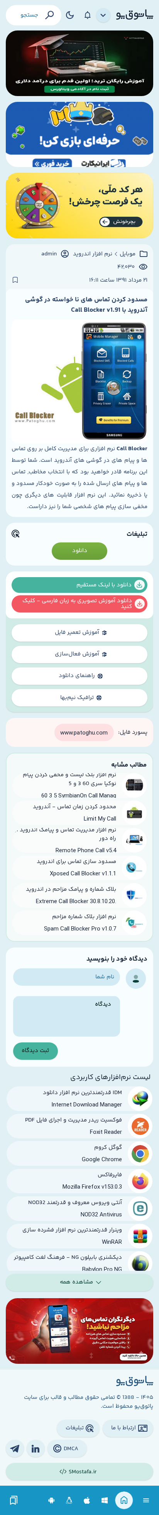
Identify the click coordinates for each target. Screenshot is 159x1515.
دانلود (79, 550)
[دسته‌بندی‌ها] (103, 15)
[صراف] (79, 205)
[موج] (79, 63)
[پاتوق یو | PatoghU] (134, 15)
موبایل (127, 254)
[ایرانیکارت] (79, 134)
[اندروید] (51, 1500)
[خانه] (124, 1500)
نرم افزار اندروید (92, 254)
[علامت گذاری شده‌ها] (14, 1500)
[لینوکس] (69, 1500)
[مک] (87, 1500)
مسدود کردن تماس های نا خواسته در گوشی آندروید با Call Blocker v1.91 (86, 305)
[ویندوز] (104, 1500)
